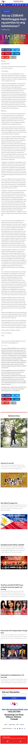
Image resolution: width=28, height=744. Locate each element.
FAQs (17, 724)
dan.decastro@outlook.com (15, 709)
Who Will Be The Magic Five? (9, 503)
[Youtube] (18, 5)
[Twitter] (20, 5)
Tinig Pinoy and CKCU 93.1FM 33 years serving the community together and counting (12, 587)
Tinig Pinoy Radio (18, 1)
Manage (22, 724)
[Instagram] (23, 5)
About (5, 724)
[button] (5, 5)
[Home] (1, 4)
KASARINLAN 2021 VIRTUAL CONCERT (12, 545)
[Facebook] (13, 5)
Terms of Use (12, 724)
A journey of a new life (7, 463)
